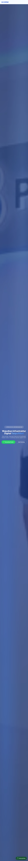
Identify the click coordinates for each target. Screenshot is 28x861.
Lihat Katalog (21, 442)
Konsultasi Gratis (9, 442)
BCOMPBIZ (5, 2)
